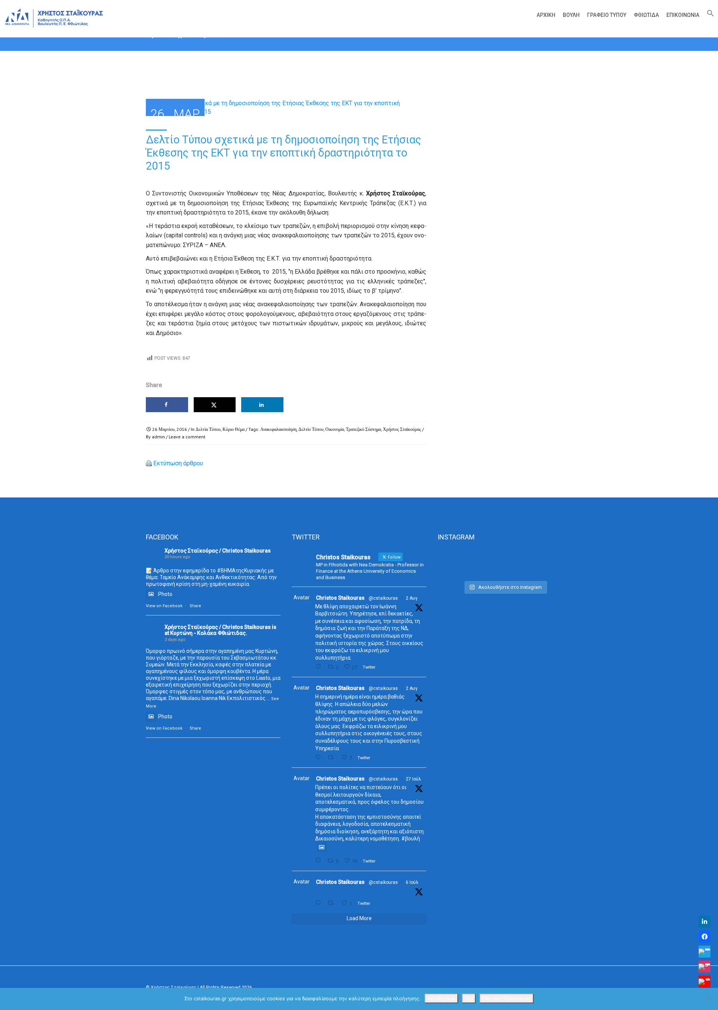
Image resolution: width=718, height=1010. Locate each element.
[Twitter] (705, 952)
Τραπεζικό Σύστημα (363, 429)
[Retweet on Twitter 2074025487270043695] (332, 903)
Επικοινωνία (682, 15)
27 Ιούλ (413, 779)
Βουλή (571, 15)
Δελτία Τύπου (208, 429)
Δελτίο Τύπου (310, 429)
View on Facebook (164, 605)
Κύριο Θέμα (234, 429)
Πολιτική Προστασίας (506, 998)
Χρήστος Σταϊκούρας (402, 429)
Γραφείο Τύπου (606, 15)
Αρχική (546, 15)
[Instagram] (705, 967)
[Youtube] (705, 982)
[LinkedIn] (705, 922)
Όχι (469, 998)
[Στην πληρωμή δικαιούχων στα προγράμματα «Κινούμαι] (459, 563)
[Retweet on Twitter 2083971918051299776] (332, 757)
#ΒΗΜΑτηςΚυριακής (242, 571)
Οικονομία (334, 429)
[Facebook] (705, 937)
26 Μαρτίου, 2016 (169, 429)
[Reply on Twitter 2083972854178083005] (319, 667)
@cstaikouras (383, 598)
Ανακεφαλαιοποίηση (278, 429)
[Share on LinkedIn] (262, 404)
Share (195, 605)
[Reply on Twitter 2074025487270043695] (319, 903)
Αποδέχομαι (441, 998)
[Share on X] (215, 404)
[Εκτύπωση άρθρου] (149, 463)
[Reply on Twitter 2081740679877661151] (319, 861)
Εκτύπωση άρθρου (178, 463)
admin (158, 436)
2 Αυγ (411, 598)
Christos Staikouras (340, 598)
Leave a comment (187, 436)
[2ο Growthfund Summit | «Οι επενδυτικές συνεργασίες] (505, 563)
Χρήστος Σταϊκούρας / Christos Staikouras (218, 551)
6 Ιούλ (412, 882)
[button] (708, 15)
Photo (165, 594)
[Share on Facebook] (167, 404)
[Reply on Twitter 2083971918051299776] (319, 757)
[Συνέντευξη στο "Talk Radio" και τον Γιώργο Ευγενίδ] (551, 563)
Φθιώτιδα (646, 15)
